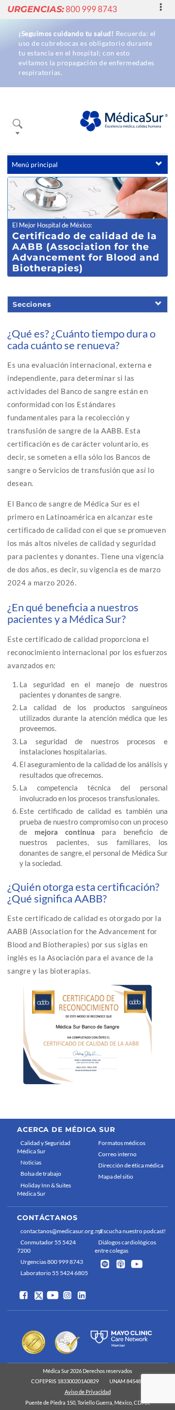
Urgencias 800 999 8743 (51, 1261)
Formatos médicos (121, 1143)
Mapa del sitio (115, 1176)
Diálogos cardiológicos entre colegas (125, 1246)
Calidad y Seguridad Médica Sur (43, 1147)
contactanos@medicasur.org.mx (55, 1231)
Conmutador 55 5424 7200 (46, 1246)
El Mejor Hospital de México (51, 225)
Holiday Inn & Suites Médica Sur (44, 1189)
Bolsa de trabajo (40, 1173)
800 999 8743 (62, 9)
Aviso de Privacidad (88, 1392)
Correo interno (117, 1154)
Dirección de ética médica (130, 1165)
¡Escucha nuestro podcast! (132, 1231)
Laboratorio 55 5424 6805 (54, 1273)
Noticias (30, 1162)
